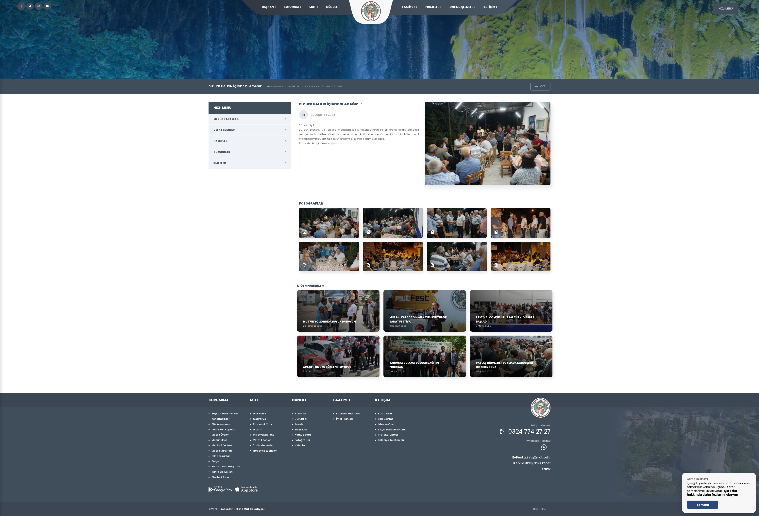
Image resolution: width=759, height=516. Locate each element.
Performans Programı (225, 466)
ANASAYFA (276, 86)
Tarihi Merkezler (263, 445)
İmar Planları (344, 419)
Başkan (268, 7)
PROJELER (432, 7)
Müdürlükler (219, 440)
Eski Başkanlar (220, 456)
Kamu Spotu (303, 435)
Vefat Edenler (224, 130)
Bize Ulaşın (385, 413)
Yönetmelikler (220, 419)
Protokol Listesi (388, 435)
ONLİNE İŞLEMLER (461, 7)
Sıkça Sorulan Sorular (392, 429)
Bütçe (215, 461)
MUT (312, 7)
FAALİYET (408, 7)
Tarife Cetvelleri (221, 472)
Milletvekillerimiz (264, 435)
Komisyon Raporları (224, 429)
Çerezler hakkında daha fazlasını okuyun (712, 493)
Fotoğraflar (302, 440)
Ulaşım (257, 429)
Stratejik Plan (220, 477)
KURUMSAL (291, 7)
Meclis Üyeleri (220, 435)
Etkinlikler (301, 429)
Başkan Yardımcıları (224, 413)
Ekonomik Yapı (262, 424)
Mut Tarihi (259, 413)
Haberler (293, 86)
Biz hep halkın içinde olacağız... (324, 86)
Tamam (702, 505)
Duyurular (221, 152)
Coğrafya (259, 419)
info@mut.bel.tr (531, 457)
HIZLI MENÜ (726, 8)
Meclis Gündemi (221, 445)
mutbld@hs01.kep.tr (531, 463)
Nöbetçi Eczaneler (265, 451)
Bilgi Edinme (385, 419)
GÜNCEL (332, 7)
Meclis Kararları (226, 119)
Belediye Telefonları (391, 440)
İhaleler (219, 163)
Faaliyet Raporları (348, 413)
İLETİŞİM (489, 7)
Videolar (300, 445)
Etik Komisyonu (221, 424)
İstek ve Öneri (386, 424)
